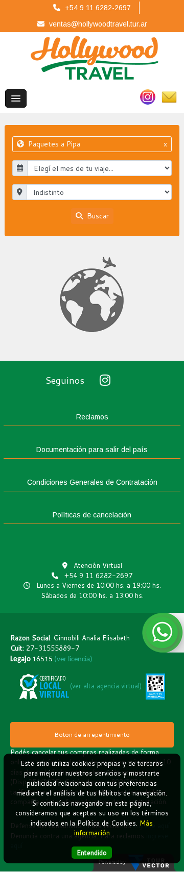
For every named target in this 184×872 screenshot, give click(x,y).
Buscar (97, 216)
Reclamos (92, 417)
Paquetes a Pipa (96, 144)
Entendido (92, 852)
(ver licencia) (73, 659)
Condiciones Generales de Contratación (92, 482)
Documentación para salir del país (92, 449)
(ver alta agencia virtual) (106, 685)
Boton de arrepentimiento (92, 734)
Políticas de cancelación (92, 515)
